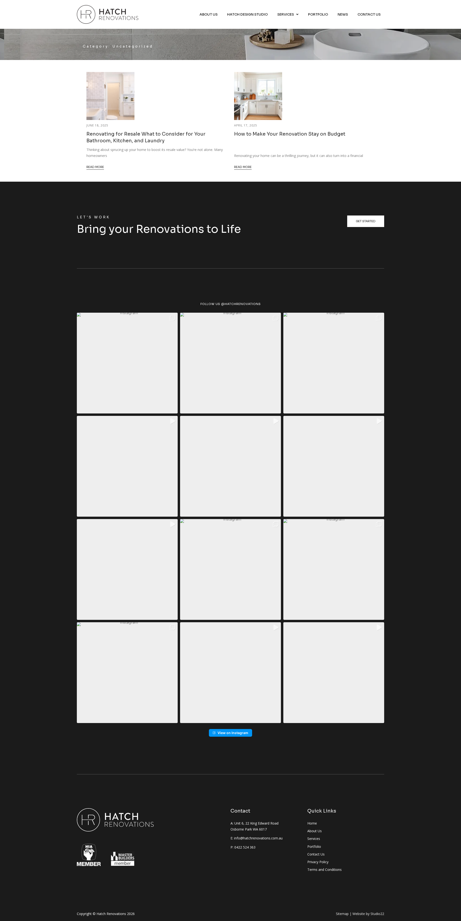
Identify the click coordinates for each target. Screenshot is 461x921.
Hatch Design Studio (247, 14)
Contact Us (369, 14)
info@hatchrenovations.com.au (258, 838)
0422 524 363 (244, 847)
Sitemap (342, 913)
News (343, 14)
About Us (209, 14)
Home (312, 823)
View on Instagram (233, 733)
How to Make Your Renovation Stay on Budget (289, 134)
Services (285, 14)
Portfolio (318, 14)
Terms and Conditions (324, 869)
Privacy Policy (317, 862)
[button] (127, 363)
